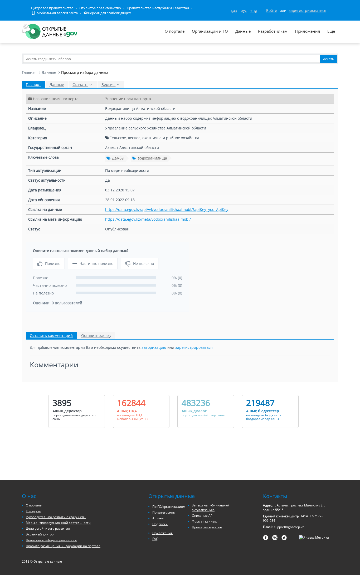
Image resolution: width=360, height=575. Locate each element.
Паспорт (33, 84)
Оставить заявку (96, 335)
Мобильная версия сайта (57, 13)
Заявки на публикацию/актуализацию (210, 507)
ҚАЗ (234, 10)
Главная (29, 72)
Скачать (80, 84)
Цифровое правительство (52, 8)
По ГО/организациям (168, 506)
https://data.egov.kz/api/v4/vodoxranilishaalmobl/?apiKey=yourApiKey (166, 209)
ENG (253, 10)
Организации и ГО (210, 31)
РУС (244, 10)
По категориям (164, 512)
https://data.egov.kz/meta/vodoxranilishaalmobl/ (148, 219)
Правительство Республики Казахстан (158, 8)
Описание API (202, 515)
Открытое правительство (100, 8)
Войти (271, 10)
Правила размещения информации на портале (63, 546)
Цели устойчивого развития (48, 528)
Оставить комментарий (51, 335)
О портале (174, 31)
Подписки (160, 524)
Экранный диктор (39, 534)
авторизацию (154, 347)
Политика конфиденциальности (51, 540)
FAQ (155, 539)
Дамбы (118, 158)
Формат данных (204, 521)
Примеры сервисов (207, 527)
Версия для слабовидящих (109, 13)
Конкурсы (33, 511)
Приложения (307, 31)
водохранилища (152, 158)
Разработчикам (273, 31)
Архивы (158, 518)
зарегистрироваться (307, 10)
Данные (243, 31)
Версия (108, 84)
